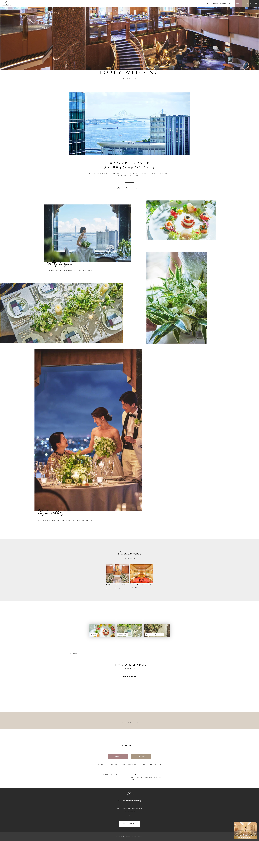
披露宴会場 (223, 3)
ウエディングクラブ (155, 764)
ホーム (209, 3)
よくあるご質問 (113, 764)
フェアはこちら (125, 722)
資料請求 (238, 3)
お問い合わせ (102, 764)
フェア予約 (245, 3)
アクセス (144, 764)
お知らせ (122, 764)
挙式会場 (215, 3)
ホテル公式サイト (129, 824)
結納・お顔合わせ (133, 764)
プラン (231, 3)
